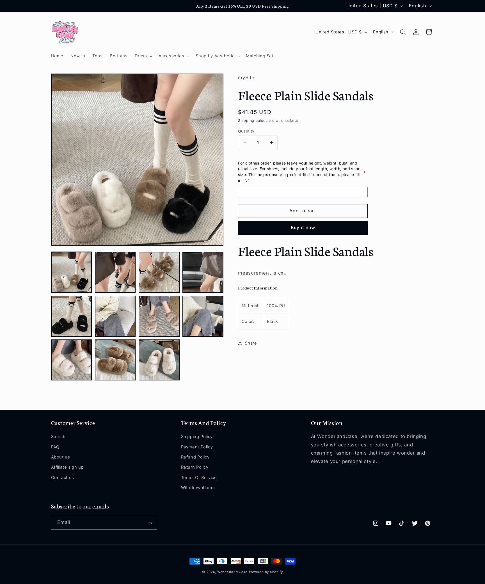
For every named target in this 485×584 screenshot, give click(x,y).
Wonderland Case (232, 572)
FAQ (55, 447)
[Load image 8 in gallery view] (202, 316)
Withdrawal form (198, 487)
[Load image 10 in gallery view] (115, 359)
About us (60, 457)
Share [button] (251, 343)
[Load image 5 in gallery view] (71, 316)
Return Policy (195, 467)
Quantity (246, 131)
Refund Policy (195, 457)
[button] (143, 56)
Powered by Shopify (266, 572)
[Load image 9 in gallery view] (71, 359)
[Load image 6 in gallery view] (115, 316)
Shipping (246, 120)
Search (58, 436)
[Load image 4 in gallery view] (202, 272)
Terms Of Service (199, 477)
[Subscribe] (150, 523)
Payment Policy (197, 447)
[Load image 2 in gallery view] (115, 272)
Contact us (62, 477)
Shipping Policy (197, 436)
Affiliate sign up (67, 467)
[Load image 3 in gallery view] (159, 272)
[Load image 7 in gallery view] (159, 316)
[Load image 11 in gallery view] (159, 359)
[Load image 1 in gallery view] (71, 272)
